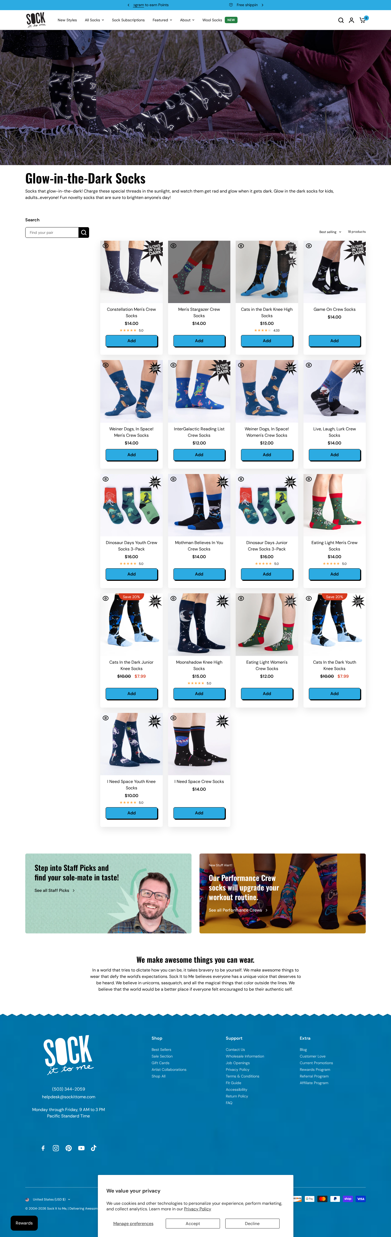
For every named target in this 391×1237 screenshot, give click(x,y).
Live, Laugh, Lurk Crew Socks (334, 432)
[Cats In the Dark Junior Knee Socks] (131, 624)
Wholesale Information (245, 1056)
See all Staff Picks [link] (52, 890)
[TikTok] (94, 1148)
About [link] (185, 20)
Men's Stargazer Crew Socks (199, 313)
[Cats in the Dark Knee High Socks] (267, 272)
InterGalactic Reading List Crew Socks (199, 432)
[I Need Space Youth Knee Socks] (131, 744)
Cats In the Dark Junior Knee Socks (131, 665)
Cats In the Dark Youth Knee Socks (334, 665)
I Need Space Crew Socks (199, 781)
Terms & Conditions (242, 1076)
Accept (193, 1223)
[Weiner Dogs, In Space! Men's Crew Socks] (131, 391)
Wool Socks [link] (212, 20)
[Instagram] (56, 1148)
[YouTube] (81, 1148)
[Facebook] (43, 1148)
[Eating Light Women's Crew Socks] (267, 624)
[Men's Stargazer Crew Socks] (199, 272)
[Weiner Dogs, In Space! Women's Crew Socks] (267, 391)
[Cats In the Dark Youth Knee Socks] (334, 624)
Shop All (158, 1076)
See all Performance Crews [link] (235, 910)
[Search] (341, 20)
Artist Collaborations (169, 1069)
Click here (228, 4)
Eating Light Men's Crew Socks (334, 546)
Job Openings (238, 1062)
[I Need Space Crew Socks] (199, 744)
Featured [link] (160, 20)
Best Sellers (161, 1049)
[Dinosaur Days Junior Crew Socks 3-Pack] (267, 505)
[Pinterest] (68, 1148)
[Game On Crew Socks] (334, 272)
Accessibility (236, 1089)
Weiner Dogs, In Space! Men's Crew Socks (131, 432)
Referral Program (314, 1076)
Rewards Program (315, 1069)
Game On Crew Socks (335, 309)
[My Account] (351, 20)
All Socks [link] (92, 20)
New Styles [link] (67, 20)
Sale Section (162, 1056)
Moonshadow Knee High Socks (199, 665)
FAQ (229, 1102)
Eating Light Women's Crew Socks (267, 665)
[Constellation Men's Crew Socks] (131, 272)
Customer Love (313, 1056)
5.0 (141, 330)
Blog (303, 1049)
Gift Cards (160, 1062)
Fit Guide (233, 1082)
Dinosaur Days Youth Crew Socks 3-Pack (131, 546)
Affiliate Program (314, 1082)
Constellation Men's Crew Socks (131, 313)
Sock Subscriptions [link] (128, 20)
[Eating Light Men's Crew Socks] (334, 505)
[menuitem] (67, 20)
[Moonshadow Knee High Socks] (199, 624)
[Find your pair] (83, 232)
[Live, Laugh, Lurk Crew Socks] (334, 391)
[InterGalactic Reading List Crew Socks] (199, 391)
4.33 (276, 330)
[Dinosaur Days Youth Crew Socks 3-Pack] (131, 505)
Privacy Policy (197, 1209)
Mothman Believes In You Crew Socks (199, 546)
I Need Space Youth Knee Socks (131, 785)
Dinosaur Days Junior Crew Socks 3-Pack (267, 546)
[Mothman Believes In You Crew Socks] (199, 505)
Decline (252, 1223)
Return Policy (237, 1096)
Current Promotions (316, 1062)
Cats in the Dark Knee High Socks (267, 313)
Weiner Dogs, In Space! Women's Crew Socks (267, 432)
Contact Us (235, 1049)
